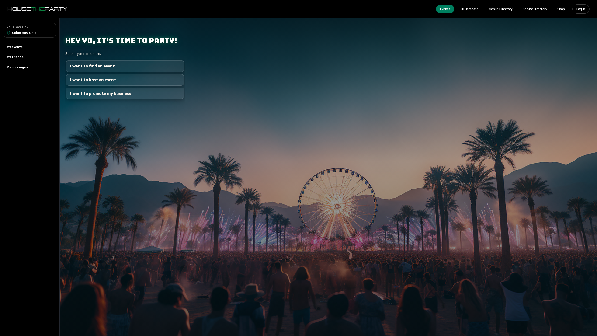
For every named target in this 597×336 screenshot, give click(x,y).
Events (445, 9)
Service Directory (535, 9)
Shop (561, 9)
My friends (15, 57)
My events (15, 47)
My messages (17, 67)
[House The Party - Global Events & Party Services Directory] (37, 9)
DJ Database (470, 9)
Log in (580, 9)
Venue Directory (500, 9)
